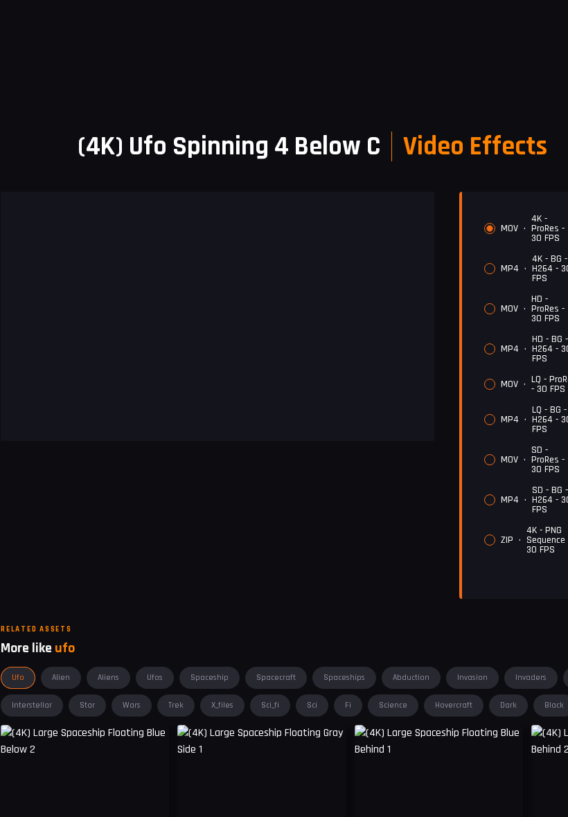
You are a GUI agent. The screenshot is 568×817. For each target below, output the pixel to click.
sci (312, 705)
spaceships (344, 677)
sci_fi (270, 705)
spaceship (209, 677)
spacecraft (276, 677)
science (393, 705)
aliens (108, 677)
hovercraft (453, 705)
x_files (222, 705)
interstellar (32, 705)
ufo (18, 677)
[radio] (489, 228)
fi (348, 705)
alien (61, 677)
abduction (411, 677)
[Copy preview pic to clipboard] (196, 799)
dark (508, 705)
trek (176, 705)
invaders (531, 677)
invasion (472, 677)
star (87, 705)
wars (132, 705)
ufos (155, 677)
